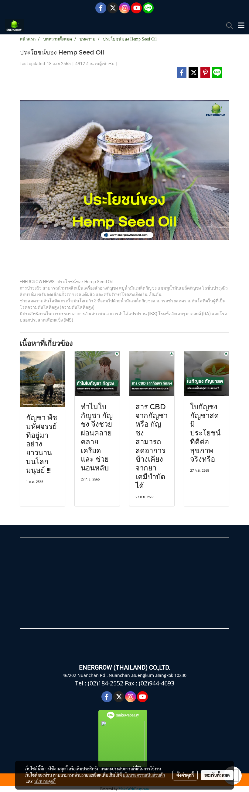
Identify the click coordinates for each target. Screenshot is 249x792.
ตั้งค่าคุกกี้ (185, 775)
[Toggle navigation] (241, 25)
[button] (227, 25)
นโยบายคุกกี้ (45, 781)
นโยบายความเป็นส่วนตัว (144, 775)
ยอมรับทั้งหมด (217, 775)
